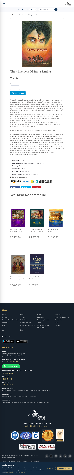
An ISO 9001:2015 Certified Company (37, 426)
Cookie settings (34, 461)
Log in (25, 9)
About (22, 314)
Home (13, 15)
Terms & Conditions (8, 461)
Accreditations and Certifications (43, 326)
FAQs (56, 322)
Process (5, 317)
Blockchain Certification (27, 325)
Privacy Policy (21, 472)
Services (58, 314)
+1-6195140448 (7, 379)
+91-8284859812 (7, 373)
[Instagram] (56, 456)
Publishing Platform (43, 320)
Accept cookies (64, 468)
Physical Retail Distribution (10, 320)
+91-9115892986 (12, 362)
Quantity (13, 84)
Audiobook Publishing (62, 317)
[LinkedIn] (60, 456)
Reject (51, 468)
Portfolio (22, 317)
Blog (3, 325)
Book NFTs (5, 322)
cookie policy (10, 472)
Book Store (23, 320)
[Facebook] (47, 456)
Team (39, 322)
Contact (57, 325)
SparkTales (58, 320)
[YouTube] (65, 456)
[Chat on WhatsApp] (37, 366)
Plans (39, 314)
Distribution (40, 317)
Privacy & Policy (22, 461)
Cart (33, 9)
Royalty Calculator (25, 322)
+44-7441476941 (7, 385)
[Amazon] (70, 456)
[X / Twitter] (51, 456)
